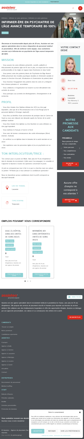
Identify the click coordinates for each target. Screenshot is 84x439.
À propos (4, 342)
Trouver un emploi (7, 327)
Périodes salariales (8, 398)
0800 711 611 (76, 297)
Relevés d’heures (7, 394)
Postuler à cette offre (14, 275)
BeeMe (4, 402)
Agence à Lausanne (8, 354)
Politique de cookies (47, 435)
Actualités (5, 369)
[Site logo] (9, 8)
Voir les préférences (70, 431)
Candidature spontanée (9, 334)
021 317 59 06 (72, 89)
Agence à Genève (7, 350)
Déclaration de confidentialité (62, 435)
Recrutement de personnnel (11, 382)
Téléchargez (54, 2)
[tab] (25, 281)
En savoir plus (69, 164)
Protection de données (9, 409)
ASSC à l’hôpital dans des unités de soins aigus (13, 234)
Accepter (37, 431)
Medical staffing (7, 386)
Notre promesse (7, 331)
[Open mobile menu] (80, 8)
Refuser (52, 431)
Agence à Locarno (8, 361)
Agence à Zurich (7, 365)
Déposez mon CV (69, 200)
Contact (4, 372)
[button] (80, 412)
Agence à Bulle (6, 346)
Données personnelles (9, 405)
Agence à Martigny (8, 357)
